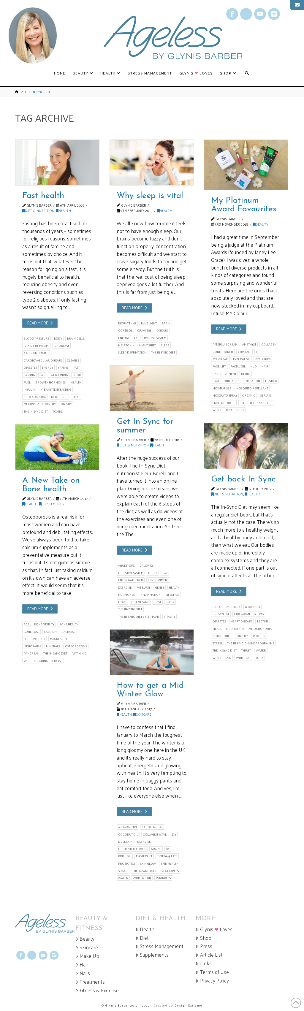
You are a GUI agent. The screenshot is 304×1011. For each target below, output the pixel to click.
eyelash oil (241, 359)
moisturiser (222, 388)
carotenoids (152, 827)
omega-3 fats (167, 856)
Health (64, 210)
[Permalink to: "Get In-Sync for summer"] (152, 388)
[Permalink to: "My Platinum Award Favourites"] (246, 165)
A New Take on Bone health (51, 484)
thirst (246, 650)
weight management (228, 410)
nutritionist (222, 635)
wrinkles (163, 878)
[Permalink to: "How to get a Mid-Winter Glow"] (152, 652)
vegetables (170, 870)
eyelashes (262, 359)
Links (206, 963)
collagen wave (155, 834)
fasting (29, 375)
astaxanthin (127, 827)
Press (206, 946)
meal (76, 397)
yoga (259, 657)
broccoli (252, 606)
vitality (169, 616)
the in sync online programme (250, 643)
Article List (211, 954)
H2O (254, 366)
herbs (245, 373)
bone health (69, 624)
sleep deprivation (132, 352)
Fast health (43, 196)
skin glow (148, 863)
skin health (169, 863)
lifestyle (172, 594)
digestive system (130, 572)
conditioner (223, 351)
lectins (262, 621)
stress (217, 643)
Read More (37, 323)
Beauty (262, 224)
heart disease (241, 621)
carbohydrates (36, 353)
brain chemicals (36, 345)
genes (159, 587)
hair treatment (224, 373)
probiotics (126, 863)
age (26, 624)
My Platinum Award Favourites (244, 205)
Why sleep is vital (150, 196)
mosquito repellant (252, 388)
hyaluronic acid (226, 381)
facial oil (238, 366)
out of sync (140, 602)
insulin (29, 389)
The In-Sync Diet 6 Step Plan (138, 616)
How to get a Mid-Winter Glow (151, 690)
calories (146, 565)
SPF (242, 402)
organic (248, 395)
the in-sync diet (36, 411)
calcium (50, 631)
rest (157, 602)
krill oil (124, 856)
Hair (84, 964)
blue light (149, 323)
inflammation (150, 594)
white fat (243, 657)
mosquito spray (225, 395)
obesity (66, 404)
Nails (85, 973)
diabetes (30, 367)
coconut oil (128, 834)
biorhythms (127, 323)
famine (63, 367)
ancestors (126, 565)
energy (47, 367)
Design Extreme (188, 1005)
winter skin (142, 878)
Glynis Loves (216, 929)
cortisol (125, 330)
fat (42, 375)
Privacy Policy (214, 980)
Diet (144, 938)
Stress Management (161, 946)
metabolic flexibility (40, 404)
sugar (123, 870)
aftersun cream (225, 344)
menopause (32, 646)
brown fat (221, 614)
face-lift (219, 366)
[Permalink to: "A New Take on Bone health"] (57, 447)
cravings (144, 330)
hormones (126, 594)
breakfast (61, 345)
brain (166, 323)
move (122, 602)
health (76, 382)
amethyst (249, 344)
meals (217, 628)
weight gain (222, 657)
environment (158, 580)
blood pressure (36, 338)
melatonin (126, 345)
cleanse (73, 360)
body (58, 338)
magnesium (58, 638)
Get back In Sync (243, 479)
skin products (224, 402)
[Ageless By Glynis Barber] (45, 923)
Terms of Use (214, 972)
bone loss (31, 631)
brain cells (76, 338)
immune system (155, 337)
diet (259, 351)
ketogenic (59, 397)
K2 (168, 849)
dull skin (125, 841)
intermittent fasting (55, 389)
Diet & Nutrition (39, 210)
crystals (244, 351)
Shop (205, 938)
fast (76, 367)
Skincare (143, 714)
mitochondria (260, 628)
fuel (27, 382)
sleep (165, 345)
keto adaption (35, 397)
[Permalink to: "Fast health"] (57, 162)
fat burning (59, 375)
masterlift (144, 856)
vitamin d (79, 653)
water (261, 650)
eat (164, 572)
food (77, 375)
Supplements (53, 503)
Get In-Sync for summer (145, 426)
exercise (125, 587)
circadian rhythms (249, 614)
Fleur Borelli (34, 638)
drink (152, 572)
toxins (58, 411)
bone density (44, 624)
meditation (235, 628)
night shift (147, 345)
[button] (297, 5)
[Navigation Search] (247, 73)
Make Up (89, 956)
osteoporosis (76, 646)
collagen (268, 344)
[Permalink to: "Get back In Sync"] (246, 446)
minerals (53, 646)
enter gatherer (130, 580)
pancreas (31, 653)
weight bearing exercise (43, 660)
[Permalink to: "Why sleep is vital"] (152, 162)
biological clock (226, 606)
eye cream (220, 359)
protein (259, 635)
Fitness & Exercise (99, 990)
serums (266, 395)
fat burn (143, 587)
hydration (251, 381)
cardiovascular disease (43, 360)
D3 (174, 834)
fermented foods (132, 849)
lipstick (271, 381)
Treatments (92, 981)
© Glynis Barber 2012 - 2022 (126, 1005)
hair (265, 366)
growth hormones (50, 382)
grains (156, 849)
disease (162, 330)
